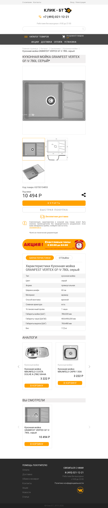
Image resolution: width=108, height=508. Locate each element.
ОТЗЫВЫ (64, 258)
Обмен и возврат (30, 479)
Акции (35, 42)
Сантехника (55, 49)
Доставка (46, 42)
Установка (70, 42)
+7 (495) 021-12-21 (56, 17)
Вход (72, 2)
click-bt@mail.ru (35, 227)
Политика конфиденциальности (69, 483)
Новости (26, 492)
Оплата (58, 42)
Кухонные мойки (70, 49)
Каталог (39, 36)
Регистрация (81, 2)
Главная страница (30, 49)
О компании (27, 2)
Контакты (37, 2)
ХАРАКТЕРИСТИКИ (39, 258)
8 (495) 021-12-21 (74, 472)
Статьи (25, 497)
